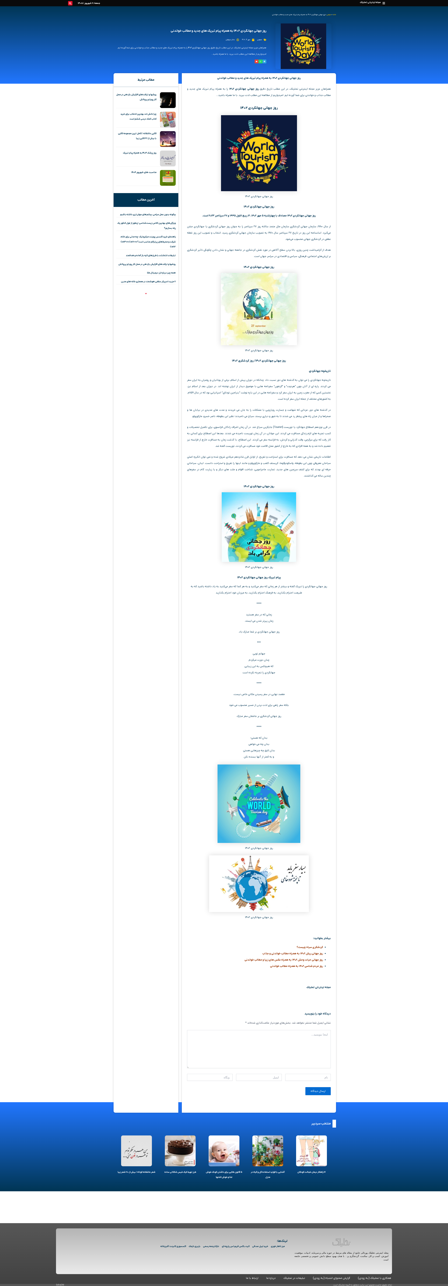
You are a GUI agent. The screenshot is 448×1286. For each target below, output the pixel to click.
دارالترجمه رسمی (211, 1246)
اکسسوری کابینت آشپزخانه (173, 1246)
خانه (334, 14)
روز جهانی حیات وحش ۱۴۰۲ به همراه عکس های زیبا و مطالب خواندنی (283, 960)
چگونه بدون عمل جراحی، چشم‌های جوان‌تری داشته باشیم (148, 214)
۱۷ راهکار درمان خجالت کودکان (311, 1172)
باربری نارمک (194, 1246)
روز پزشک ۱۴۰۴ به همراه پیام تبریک (139, 152)
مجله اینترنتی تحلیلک (370, 2)
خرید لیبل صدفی (260, 1246)
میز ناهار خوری (278, 1246)
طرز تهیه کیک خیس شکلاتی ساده (180, 1172)
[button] (384, 3)
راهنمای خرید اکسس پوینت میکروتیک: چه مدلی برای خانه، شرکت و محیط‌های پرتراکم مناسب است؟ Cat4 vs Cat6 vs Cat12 (148, 241)
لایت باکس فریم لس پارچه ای (236, 1246)
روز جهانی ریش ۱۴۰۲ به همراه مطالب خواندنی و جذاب (292, 953)
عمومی (329, 14)
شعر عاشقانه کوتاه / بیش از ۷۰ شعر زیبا (136, 1172)
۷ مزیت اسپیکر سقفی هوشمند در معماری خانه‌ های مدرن (148, 281)
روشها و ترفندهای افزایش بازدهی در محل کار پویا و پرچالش (147, 264)
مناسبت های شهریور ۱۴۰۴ (143, 172)
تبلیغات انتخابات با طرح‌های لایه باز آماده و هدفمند (151, 255)
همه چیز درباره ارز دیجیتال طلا (161, 272)
